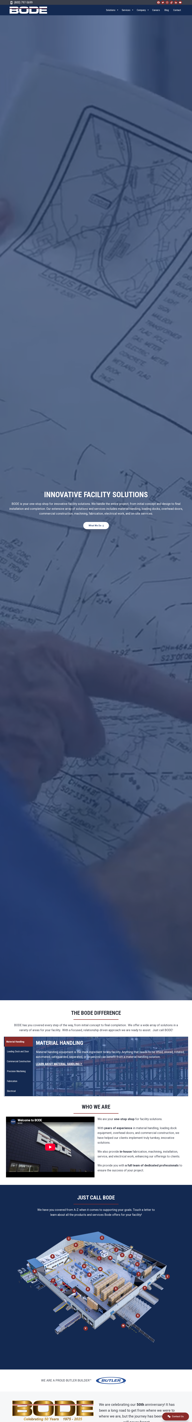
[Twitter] (163, 2)
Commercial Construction (19, 1061)
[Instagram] (167, 2)
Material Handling (15, 1041)
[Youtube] (180, 2)
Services (126, 10)
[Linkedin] (176, 2)
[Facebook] (158, 2)
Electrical (11, 1091)
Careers (156, 10)
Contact (177, 10)
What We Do (95, 525)
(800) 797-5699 (23, 2)
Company (141, 10)
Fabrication (12, 1081)
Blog (166, 10)
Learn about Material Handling (58, 1064)
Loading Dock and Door (18, 1051)
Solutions (110, 10)
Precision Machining (16, 1071)
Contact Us (177, 1416)
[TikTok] (171, 2)
